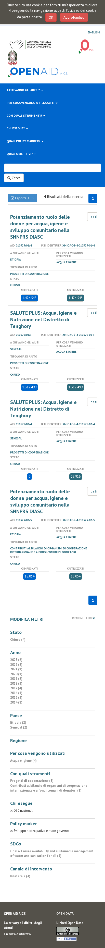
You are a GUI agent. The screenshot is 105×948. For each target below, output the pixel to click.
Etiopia (15, 259)
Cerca (15, 178)
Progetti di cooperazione (29, 274)
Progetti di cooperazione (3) (32, 781)
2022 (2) (16, 664)
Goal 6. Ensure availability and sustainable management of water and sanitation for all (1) (52, 853)
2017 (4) (16, 688)
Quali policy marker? (24, 141)
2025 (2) (16, 660)
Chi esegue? (16, 128)
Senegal (16, 349)
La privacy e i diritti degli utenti (23, 925)
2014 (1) (16, 702)
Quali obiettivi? (20, 154)
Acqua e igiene (66, 262)
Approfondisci (74, 17)
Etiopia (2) (18, 722)
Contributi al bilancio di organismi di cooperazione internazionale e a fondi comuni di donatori (48, 550)
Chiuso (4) (17, 639)
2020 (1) (16, 674)
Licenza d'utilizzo (17, 934)
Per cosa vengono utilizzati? (31, 103)
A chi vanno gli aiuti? (24, 90)
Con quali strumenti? (25, 115)
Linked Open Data (69, 923)
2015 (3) (16, 697)
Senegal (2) (18, 727)
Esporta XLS (24, 198)
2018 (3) (16, 683)
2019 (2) (16, 678)
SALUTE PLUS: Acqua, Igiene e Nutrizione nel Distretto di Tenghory (43, 319)
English (93, 32)
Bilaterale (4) (20, 876)
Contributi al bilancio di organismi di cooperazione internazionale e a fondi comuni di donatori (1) (48, 788)
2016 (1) (16, 693)
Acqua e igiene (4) (23, 760)
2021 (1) (16, 669)
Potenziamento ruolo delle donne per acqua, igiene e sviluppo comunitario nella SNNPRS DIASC (40, 227)
